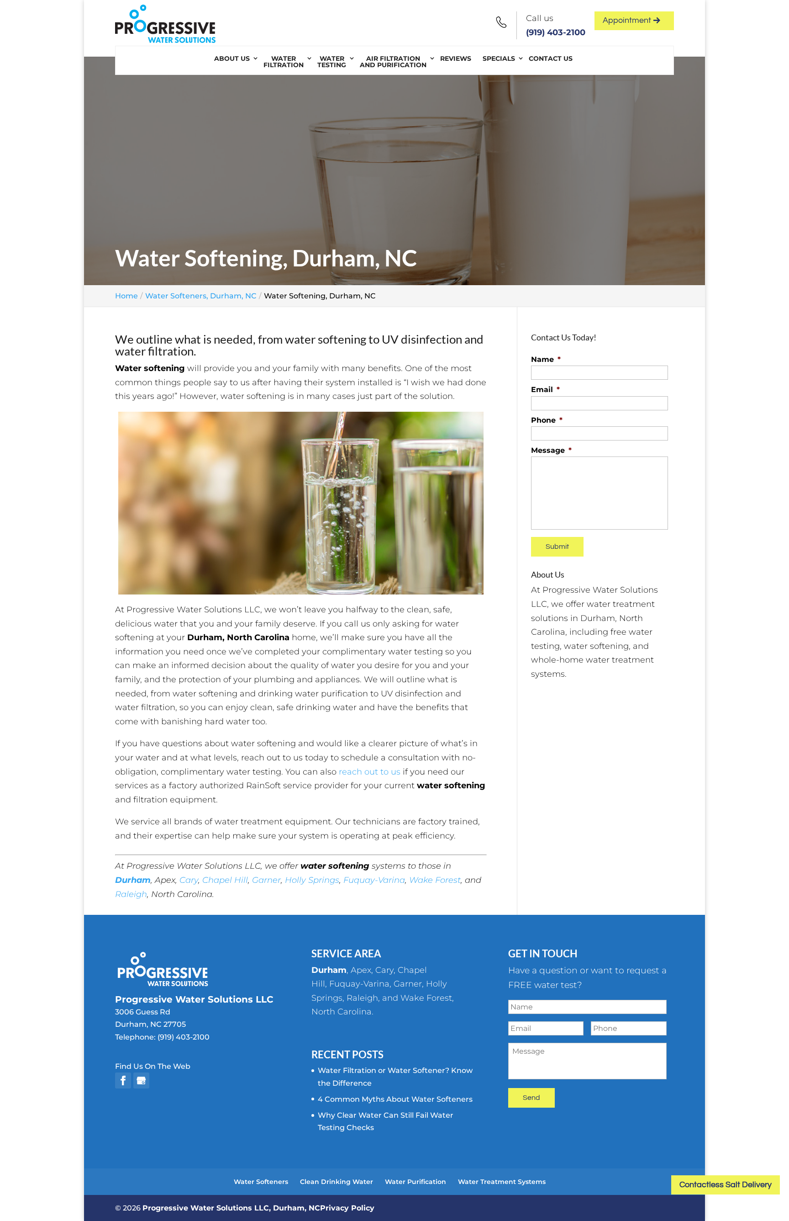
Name (546, 359)
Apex (361, 970)
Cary (188, 880)
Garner (266, 880)
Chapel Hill (225, 880)
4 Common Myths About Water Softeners (395, 1099)
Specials (499, 58)
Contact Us (551, 58)
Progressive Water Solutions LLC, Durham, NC (231, 1208)
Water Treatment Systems (502, 1182)
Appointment (627, 20)
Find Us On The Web (152, 1066)
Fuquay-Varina (374, 880)
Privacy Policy (347, 1208)
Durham (133, 880)
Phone (547, 420)
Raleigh (131, 894)
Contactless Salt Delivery (725, 1184)
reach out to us (369, 772)
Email (545, 389)
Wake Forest (435, 880)
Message (551, 450)
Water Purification (415, 1182)
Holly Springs (312, 880)
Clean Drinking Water (336, 1182)
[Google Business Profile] (141, 1080)
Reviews (455, 58)
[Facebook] (123, 1080)
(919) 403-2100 (555, 32)
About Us (232, 58)
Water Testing (331, 61)
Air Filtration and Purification (393, 61)
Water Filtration (283, 61)
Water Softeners (261, 1182)
